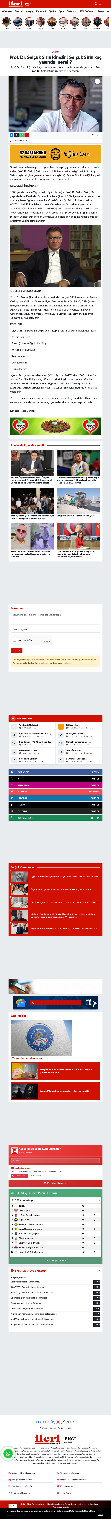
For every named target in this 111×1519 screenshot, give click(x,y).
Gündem (7, 11)
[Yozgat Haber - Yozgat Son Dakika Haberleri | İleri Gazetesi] (20, 4)
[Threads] (68, 1422)
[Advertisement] (55, 40)
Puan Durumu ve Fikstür (22, 1486)
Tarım (101, 11)
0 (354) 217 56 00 (20, 1176)
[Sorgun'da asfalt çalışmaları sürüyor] (78, 501)
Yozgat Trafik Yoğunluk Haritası (73, 1480)
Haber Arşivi (65, 1493)
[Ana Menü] (100, 4)
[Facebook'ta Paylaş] (11, 135)
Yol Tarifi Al (37, 1176)
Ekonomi (41, 11)
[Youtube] (58, 1422)
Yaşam (55, 52)
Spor (61, 11)
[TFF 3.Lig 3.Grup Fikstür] (99, 1271)
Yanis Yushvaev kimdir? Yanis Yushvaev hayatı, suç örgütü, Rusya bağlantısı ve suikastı (30, 554)
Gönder (17, 650)
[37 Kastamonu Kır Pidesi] (55, 154)
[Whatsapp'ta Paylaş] (21, 135)
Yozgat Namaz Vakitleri (22, 1480)
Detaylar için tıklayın (55, 1260)
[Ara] (96, 4)
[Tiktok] (63, 1422)
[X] (43, 1422)
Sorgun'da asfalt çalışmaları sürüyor (75, 516)
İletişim (68, 1428)
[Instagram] (48, 1422)
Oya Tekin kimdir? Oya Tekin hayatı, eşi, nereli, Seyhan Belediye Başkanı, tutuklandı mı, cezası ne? (77, 554)
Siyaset (19, 11)
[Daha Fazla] (27, 135)
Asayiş (29, 11)
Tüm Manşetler (66, 1486)
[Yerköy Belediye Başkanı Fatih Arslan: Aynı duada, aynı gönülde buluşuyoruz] (32, 501)
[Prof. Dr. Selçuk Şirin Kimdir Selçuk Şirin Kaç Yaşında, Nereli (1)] (55, 255)
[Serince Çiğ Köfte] (55, 426)
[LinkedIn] (53, 1422)
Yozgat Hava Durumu (69, 1473)
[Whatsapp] (72, 1422)
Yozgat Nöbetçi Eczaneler (23, 1473)
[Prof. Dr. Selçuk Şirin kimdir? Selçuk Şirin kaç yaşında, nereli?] (56, 104)
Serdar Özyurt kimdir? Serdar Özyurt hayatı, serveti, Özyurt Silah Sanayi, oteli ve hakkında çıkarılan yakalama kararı (31, 480)
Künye (60, 1428)
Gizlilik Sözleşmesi (48, 1428)
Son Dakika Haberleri (20, 1493)
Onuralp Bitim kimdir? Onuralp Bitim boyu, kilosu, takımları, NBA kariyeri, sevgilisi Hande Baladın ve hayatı (78, 480)
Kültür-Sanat (87, 11)
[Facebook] (38, 1422)
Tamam (100, 1515)
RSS (14, 1506)
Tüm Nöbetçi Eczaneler (57, 1183)
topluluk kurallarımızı (35, 660)
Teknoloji (72, 11)
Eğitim (52, 11)
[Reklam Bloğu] (55, 986)
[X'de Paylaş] (16, 135)
